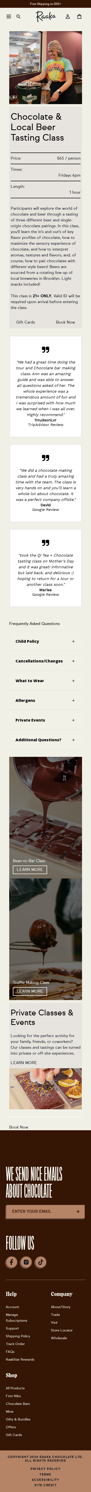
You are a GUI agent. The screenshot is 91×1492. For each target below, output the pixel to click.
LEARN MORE (30, 869)
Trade (55, 1315)
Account (12, 1307)
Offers (11, 1427)
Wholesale (59, 1338)
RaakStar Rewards (20, 1359)
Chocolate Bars (18, 1404)
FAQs (10, 1352)
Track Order (15, 1344)
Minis (10, 1412)
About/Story (60, 1307)
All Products (15, 1388)
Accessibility (45, 1480)
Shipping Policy (18, 1336)
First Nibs (13, 1396)
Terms (45, 1474)
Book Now (65, 322)
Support (12, 1328)
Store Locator (62, 1330)
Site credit (45, 1485)
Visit (54, 1322)
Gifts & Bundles (18, 1419)
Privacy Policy (45, 1469)
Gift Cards (25, 322)
